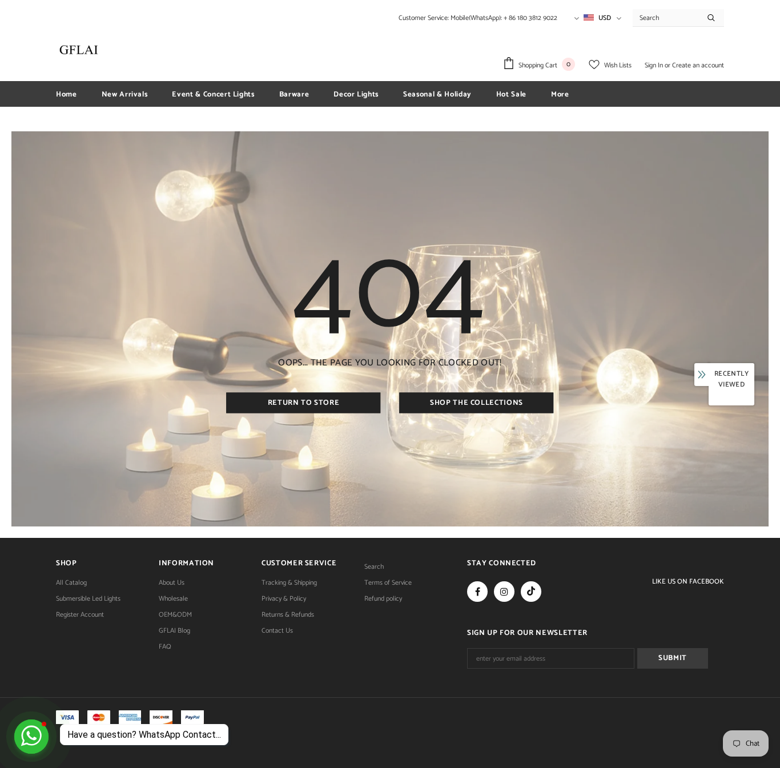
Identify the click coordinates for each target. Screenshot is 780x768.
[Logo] (79, 50)
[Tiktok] (531, 591)
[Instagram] (504, 591)
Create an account (698, 65)
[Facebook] (477, 591)
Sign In (655, 65)
